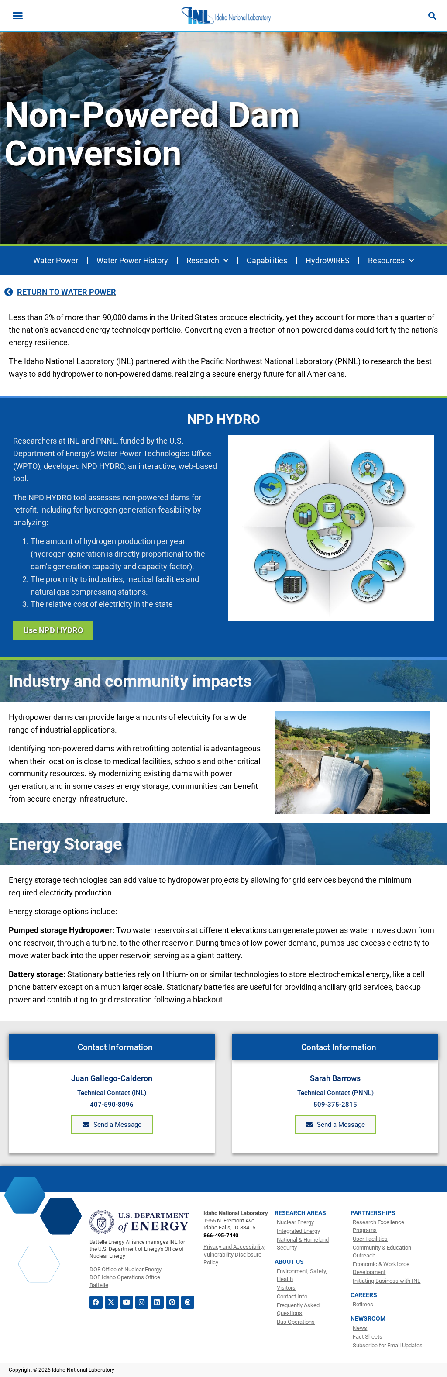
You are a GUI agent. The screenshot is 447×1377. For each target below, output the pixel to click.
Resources (386, 260)
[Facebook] (96, 1302)
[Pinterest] (172, 1302)
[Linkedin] (157, 1302)
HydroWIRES (328, 260)
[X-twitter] (111, 1302)
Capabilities (267, 260)
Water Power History (132, 260)
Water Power (55, 260)
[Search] (432, 16)
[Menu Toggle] (17, 15)
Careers (364, 1294)
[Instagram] (141, 1302)
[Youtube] (126, 1302)
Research (202, 260)
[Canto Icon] (187, 1302)
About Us (289, 1261)
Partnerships (373, 1212)
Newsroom (368, 1318)
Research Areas (300, 1212)
